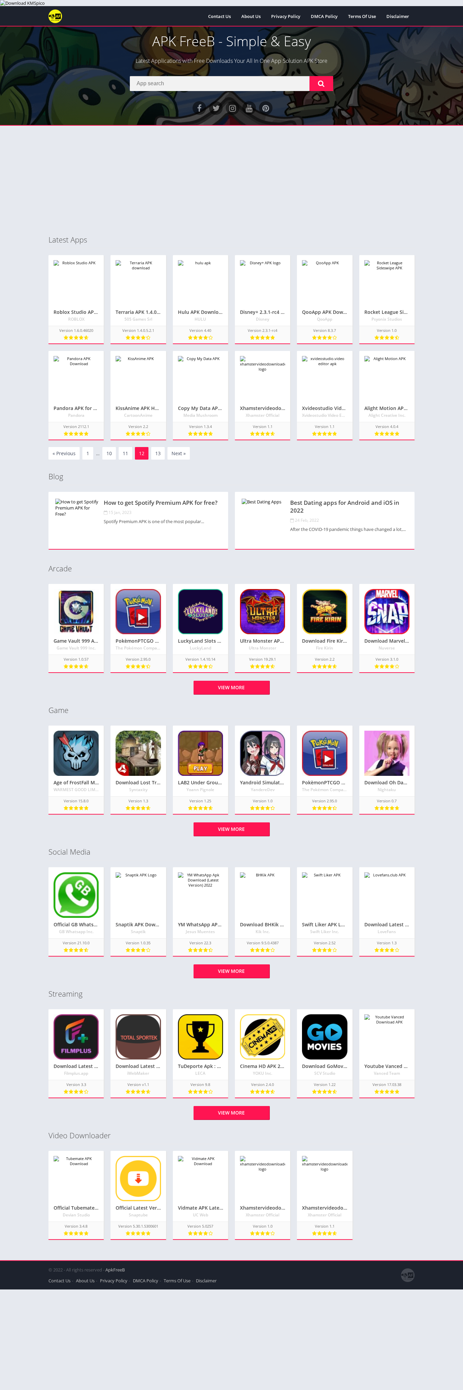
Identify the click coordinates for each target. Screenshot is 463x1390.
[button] (321, 83)
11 (125, 453)
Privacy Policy (285, 16)
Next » (179, 453)
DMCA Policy (324, 16)
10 (109, 453)
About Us (251, 16)
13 (158, 453)
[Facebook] (199, 108)
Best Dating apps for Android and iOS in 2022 (344, 506)
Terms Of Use (362, 16)
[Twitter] (216, 108)
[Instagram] (232, 108)
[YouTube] (249, 108)
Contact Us (219, 16)
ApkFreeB (115, 1270)
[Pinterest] (266, 108)
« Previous (64, 453)
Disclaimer (397, 16)
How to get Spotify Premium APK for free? (161, 502)
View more (231, 687)
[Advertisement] (231, 180)
